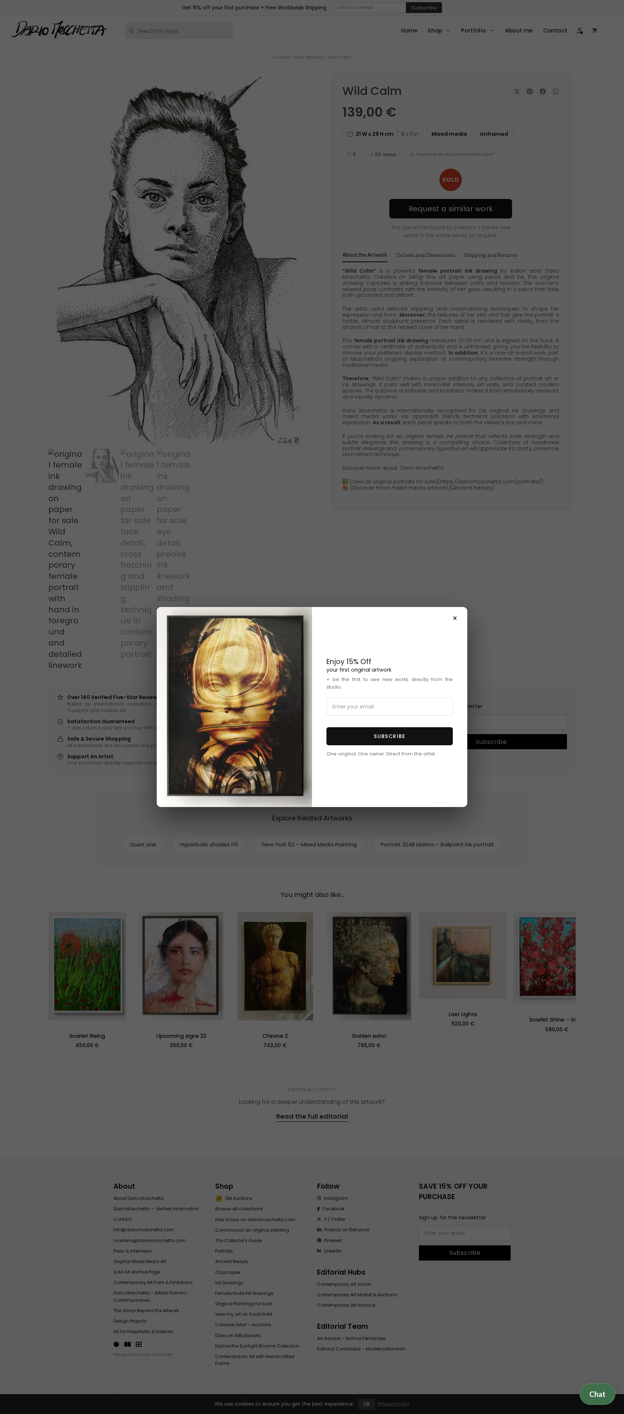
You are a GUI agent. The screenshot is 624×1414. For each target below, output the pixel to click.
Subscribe (390, 736)
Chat (597, 1393)
